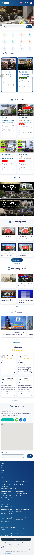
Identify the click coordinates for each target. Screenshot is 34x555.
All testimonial (16, 400)
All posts (16, 177)
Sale (2, 465)
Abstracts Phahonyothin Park (8, 488)
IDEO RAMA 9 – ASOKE (6, 514)
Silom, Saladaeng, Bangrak (23, 517)
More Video (16, 260)
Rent (2, 468)
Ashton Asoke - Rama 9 (7, 511)
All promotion (16, 342)
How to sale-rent (21, 533)
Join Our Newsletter (6, 453)
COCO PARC (18, 511)
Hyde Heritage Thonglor (7, 500)
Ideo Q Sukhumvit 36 (6, 495)
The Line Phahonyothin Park (8, 484)
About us (19, 531)
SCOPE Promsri (4, 504)
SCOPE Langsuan (5, 521)
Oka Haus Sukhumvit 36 (7, 502)
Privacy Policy (20, 528)
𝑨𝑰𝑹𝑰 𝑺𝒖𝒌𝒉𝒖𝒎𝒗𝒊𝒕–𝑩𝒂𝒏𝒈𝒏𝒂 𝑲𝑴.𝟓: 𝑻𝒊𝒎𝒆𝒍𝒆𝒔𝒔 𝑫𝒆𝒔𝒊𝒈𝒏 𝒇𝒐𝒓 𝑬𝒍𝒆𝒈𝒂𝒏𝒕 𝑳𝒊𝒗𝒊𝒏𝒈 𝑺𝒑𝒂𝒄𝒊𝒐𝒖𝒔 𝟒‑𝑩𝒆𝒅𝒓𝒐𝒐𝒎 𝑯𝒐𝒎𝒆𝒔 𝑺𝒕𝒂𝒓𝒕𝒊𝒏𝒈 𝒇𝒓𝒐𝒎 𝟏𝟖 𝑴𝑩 (24, 75)
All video (16, 263)
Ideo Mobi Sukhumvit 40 (7, 506)
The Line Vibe (4, 486)
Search (29, 27)
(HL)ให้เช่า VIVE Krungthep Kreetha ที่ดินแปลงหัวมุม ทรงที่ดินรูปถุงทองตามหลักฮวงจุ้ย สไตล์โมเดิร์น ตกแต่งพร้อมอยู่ (8, 121)
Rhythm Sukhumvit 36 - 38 (7, 497)
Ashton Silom (19, 519)
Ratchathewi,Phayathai (22, 481)
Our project (4, 477)
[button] (31, 16)
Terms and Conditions (22, 525)
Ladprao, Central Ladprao (8, 481)
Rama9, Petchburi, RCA (7, 509)
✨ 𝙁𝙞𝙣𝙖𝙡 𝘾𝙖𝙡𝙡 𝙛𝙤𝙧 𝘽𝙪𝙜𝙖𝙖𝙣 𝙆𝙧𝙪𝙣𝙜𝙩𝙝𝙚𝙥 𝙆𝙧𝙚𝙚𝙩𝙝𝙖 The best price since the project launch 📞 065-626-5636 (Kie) (8, 75)
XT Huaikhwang (20, 495)
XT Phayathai (19, 484)
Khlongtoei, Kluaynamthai (23, 509)
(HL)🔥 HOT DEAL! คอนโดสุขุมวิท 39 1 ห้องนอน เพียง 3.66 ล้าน (7, 157)
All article (16, 306)
